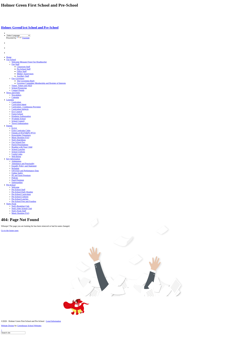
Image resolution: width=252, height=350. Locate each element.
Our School (11, 59)
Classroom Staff (23, 67)
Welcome (15, 187)
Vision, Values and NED (22, 85)
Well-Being (16, 156)
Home (8, 57)
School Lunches (18, 149)
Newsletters (16, 95)
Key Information (13, 159)
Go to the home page (9, 230)
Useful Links (17, 154)
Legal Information (53, 321)
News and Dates (13, 93)
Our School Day (18, 142)
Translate (26, 38)
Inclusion (15, 168)
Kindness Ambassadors (21, 116)
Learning (10, 100)
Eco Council (17, 111)
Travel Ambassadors (20, 123)
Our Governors (18, 78)
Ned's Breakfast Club (20, 206)
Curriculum (16, 102)
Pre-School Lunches (20, 199)
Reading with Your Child (22, 147)
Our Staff (15, 64)
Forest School (17, 114)
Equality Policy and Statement (24, 166)
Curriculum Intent (19, 104)
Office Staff (22, 71)
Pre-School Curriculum (21, 194)
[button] (8, 43)
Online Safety (17, 173)
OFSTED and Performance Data (25, 171)
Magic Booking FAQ (20, 137)
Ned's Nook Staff (19, 211)
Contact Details (18, 90)
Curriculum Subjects (20, 109)
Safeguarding (17, 182)
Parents (9, 126)
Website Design (7, 326)
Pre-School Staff (23, 69)
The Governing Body (26, 81)
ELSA (14, 128)
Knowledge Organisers (21, 135)
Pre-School (10, 185)
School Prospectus (19, 88)
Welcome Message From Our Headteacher (29, 62)
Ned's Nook (11, 204)
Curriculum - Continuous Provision (26, 107)
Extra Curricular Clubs (21, 130)
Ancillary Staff (23, 76)
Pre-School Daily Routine (22, 192)
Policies (15, 178)
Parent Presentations (20, 145)
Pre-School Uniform (20, 197)
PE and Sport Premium (21, 175)
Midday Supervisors (25, 74)
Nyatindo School (19, 119)
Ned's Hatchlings (19, 140)
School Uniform (18, 152)
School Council (18, 121)
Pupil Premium (18, 180)
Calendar (15, 97)
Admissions (16, 161)
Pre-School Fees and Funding (24, 201)
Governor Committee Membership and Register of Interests (41, 83)
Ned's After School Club (22, 208)
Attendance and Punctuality (23, 163)
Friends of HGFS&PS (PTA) (24, 133)
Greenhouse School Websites (29, 326)
